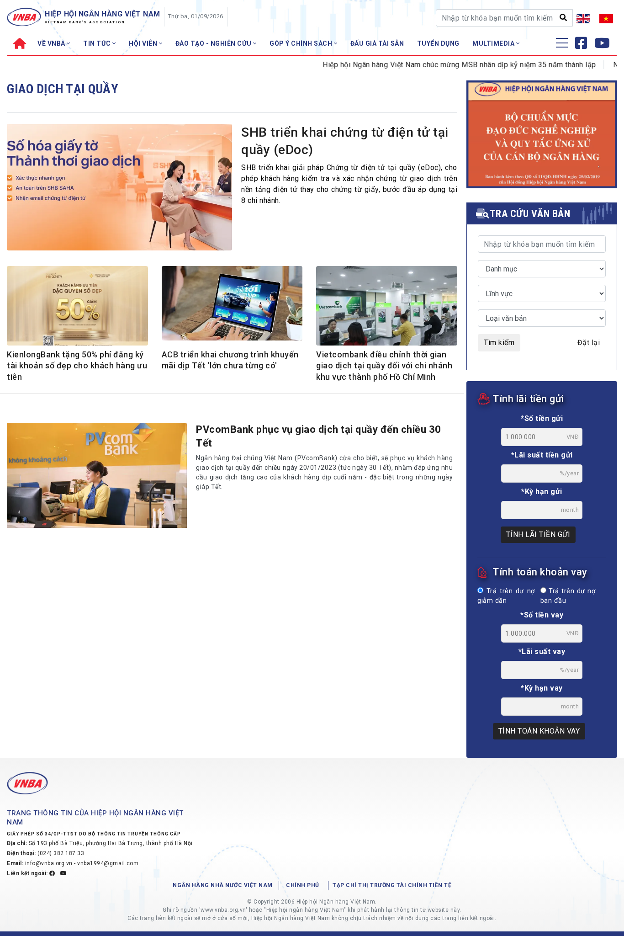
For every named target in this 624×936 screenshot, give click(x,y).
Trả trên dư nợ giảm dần (506, 596)
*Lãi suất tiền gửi (542, 455)
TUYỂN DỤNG (438, 43)
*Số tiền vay (541, 615)
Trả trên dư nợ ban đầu (567, 596)
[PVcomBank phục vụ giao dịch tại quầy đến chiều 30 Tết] (97, 475)
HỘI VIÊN (144, 43)
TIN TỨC (97, 43)
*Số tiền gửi (542, 418)
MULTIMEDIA (494, 43)
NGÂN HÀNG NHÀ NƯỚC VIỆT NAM (223, 885)
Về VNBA (52, 43)
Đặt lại (588, 342)
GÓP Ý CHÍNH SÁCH (302, 43)
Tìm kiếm (499, 342)
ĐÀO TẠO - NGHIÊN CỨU (214, 43)
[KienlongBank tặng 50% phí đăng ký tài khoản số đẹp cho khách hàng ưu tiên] (77, 307)
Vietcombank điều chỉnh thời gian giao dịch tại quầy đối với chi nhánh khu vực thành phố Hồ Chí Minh (384, 366)
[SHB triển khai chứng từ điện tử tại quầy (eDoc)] (119, 189)
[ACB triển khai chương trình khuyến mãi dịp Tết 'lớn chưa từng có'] (232, 303)
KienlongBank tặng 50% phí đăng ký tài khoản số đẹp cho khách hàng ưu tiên (77, 366)
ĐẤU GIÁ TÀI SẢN (377, 43)
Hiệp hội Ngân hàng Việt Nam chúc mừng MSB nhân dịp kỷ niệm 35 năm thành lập (440, 64)
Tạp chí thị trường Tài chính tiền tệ (392, 885)
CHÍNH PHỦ (302, 885)
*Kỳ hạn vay (542, 688)
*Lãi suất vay (542, 651)
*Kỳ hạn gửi (541, 491)
